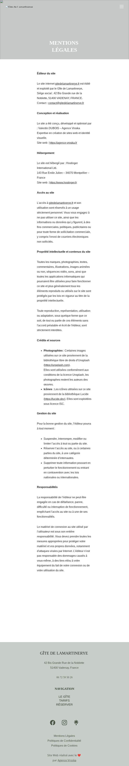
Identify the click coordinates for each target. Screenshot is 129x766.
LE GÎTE (64, 696)
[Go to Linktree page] (76, 722)
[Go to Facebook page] (52, 722)
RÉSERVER (64, 704)
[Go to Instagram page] (64, 722)
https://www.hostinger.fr (63, 182)
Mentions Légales (64, 735)
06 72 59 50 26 (64, 677)
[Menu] (122, 6)
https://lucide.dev (54, 399)
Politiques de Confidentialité (64, 740)
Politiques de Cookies (64, 745)
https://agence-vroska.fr (63, 142)
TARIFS (64, 700)
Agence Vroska (67, 760)
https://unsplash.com (57, 365)
